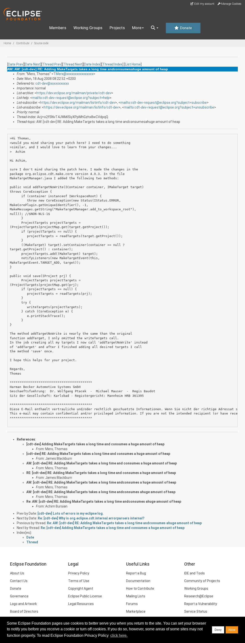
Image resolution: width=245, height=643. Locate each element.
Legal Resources (81, 604)
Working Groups (87, 27)
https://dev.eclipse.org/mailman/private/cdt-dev (73, 93)
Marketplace (135, 611)
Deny (218, 630)
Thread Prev (51, 64)
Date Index (92, 64)
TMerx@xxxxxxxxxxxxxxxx (73, 74)
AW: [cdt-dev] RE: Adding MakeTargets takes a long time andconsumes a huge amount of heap (101, 482)
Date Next (32, 64)
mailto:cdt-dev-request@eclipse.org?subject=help (71, 98)
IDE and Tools (194, 573)
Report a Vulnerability (200, 604)
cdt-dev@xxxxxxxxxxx (52, 83)
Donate (185, 28)
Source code (41, 43)
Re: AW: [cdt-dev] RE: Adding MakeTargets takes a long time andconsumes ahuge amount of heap (103, 501)
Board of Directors (24, 611)
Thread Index (112, 64)
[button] (154, 28)
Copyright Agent (80, 588)
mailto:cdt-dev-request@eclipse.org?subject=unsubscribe (169, 107)
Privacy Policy (78, 573)
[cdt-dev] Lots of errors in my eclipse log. (71, 513)
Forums (132, 604)
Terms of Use (78, 581)
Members (57, 27)
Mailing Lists (135, 596)
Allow (231, 630)
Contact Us (19, 581)
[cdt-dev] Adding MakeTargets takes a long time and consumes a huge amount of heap (95, 444)
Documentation (138, 581)
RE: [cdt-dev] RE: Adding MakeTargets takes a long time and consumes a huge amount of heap (101, 473)
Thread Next (72, 64)
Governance (19, 596)
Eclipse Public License (85, 596)
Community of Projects (202, 581)
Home (7, 43)
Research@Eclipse (198, 596)
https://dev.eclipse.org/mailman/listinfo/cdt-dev (77, 102)
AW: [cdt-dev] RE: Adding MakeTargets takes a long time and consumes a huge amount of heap (101, 463)
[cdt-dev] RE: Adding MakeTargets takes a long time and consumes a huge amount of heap (98, 454)
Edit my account (204, 3)
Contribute (22, 43)
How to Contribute (140, 588)
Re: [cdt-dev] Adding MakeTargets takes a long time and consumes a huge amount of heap (112, 528)
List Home (133, 64)
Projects (117, 27)
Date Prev (15, 64)
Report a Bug (136, 573)
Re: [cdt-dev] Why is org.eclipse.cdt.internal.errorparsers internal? (91, 518)
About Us (17, 573)
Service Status (195, 611)
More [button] (136, 27)
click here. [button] (119, 635)
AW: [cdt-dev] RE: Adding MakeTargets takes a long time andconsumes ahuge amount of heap (100, 492)
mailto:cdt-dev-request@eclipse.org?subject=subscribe (163, 102)
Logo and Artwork (23, 604)
